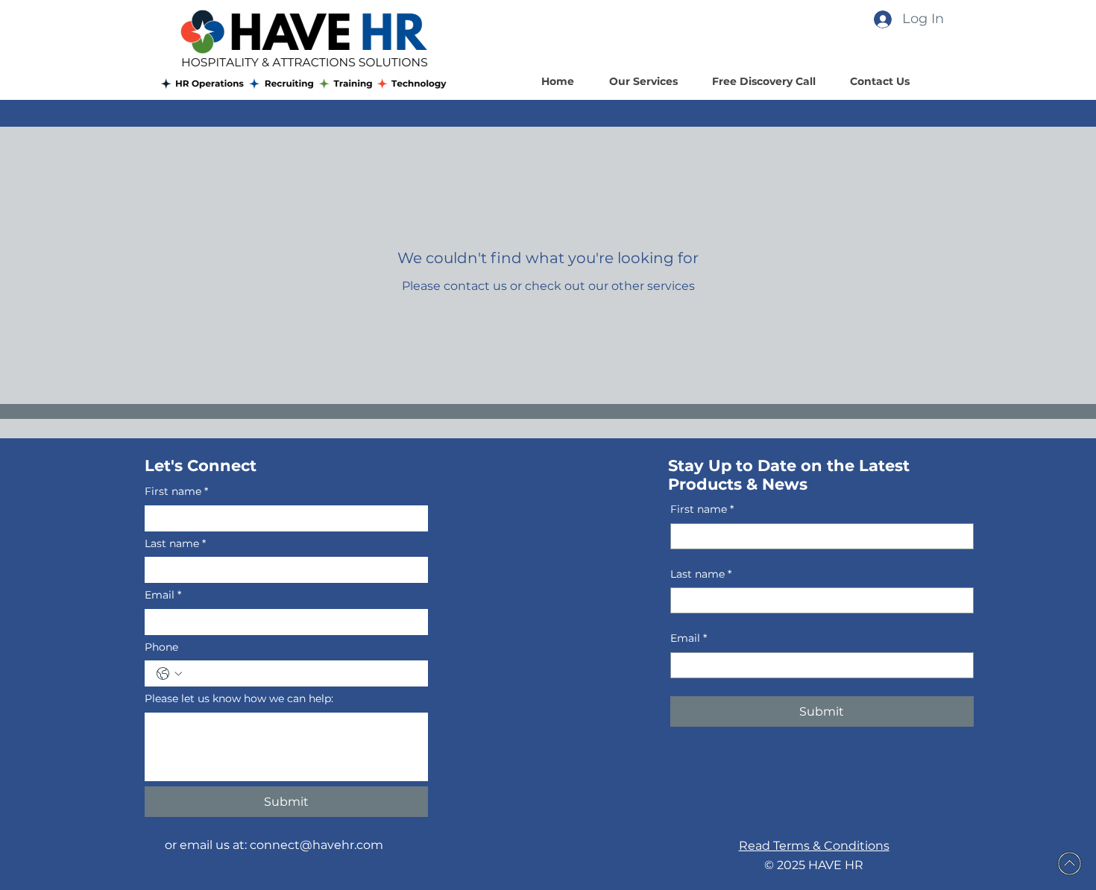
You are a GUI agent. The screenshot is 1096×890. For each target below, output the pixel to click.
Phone (161, 647)
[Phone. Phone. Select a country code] (169, 674)
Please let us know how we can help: (239, 698)
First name (176, 491)
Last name (175, 543)
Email (163, 595)
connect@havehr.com (316, 845)
